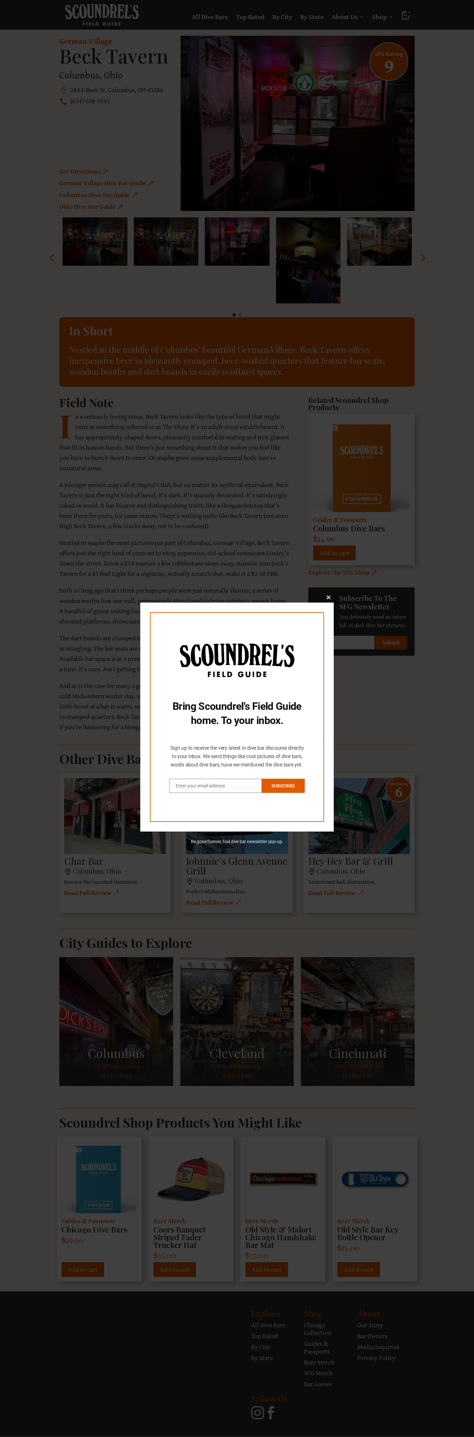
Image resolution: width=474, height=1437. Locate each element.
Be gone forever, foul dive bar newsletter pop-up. (237, 841)
